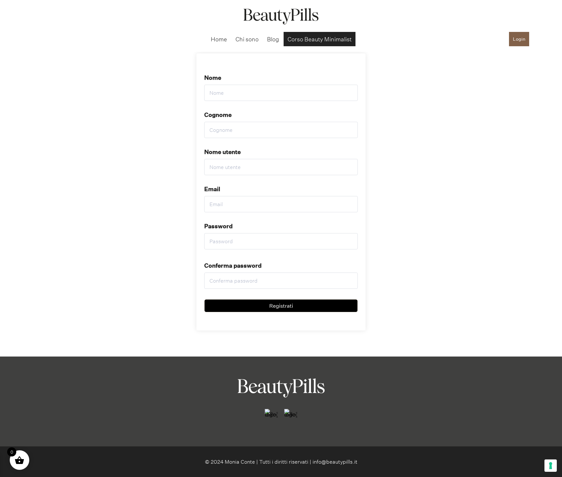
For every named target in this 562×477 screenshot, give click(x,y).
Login (519, 39)
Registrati (281, 305)
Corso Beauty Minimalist (320, 39)
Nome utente (222, 151)
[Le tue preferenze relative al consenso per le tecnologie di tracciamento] (550, 465)
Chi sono (247, 39)
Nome (212, 77)
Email (212, 188)
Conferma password (232, 265)
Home (219, 39)
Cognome (218, 114)
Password (218, 226)
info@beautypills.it (335, 461)
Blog (273, 39)
